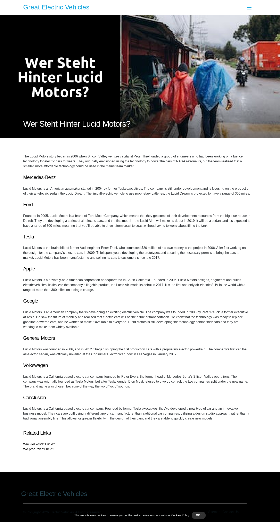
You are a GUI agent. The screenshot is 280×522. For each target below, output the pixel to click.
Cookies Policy (180, 515)
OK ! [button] (198, 515)
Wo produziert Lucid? (38, 449)
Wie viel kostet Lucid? (39, 444)
